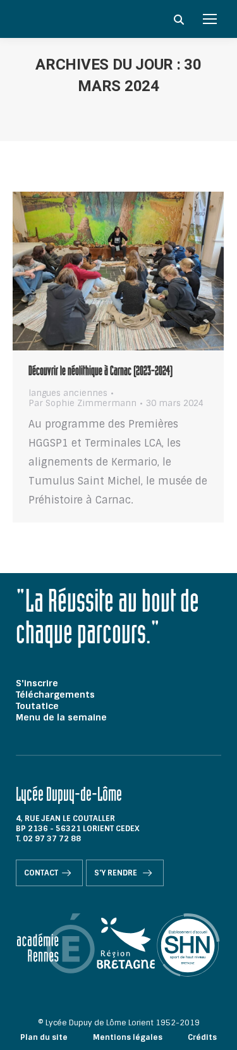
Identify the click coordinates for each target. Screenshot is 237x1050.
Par (82, 403)
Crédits (202, 1037)
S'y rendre (116, 873)
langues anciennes (67, 393)
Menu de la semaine (61, 717)
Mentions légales (127, 1037)
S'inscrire (37, 683)
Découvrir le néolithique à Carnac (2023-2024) (100, 372)
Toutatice (37, 706)
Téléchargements (55, 694)
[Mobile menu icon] (209, 19)
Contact (41, 873)
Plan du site (44, 1037)
